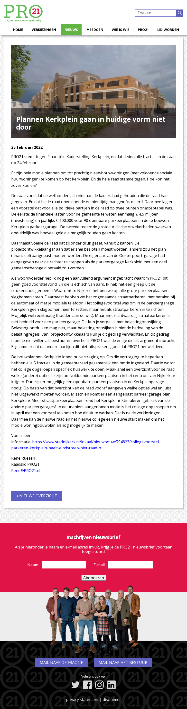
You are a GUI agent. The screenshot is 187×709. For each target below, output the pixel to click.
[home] (23, 20)
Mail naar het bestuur (123, 662)
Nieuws (71, 29)
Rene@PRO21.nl (25, 470)
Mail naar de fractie (61, 662)
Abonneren (93, 577)
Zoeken (179, 13)
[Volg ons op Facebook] (87, 685)
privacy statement (82, 699)
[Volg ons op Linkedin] (111, 685)
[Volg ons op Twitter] (75, 685)
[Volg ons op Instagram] (99, 685)
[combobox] (155, 13)
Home (18, 29)
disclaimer (112, 699)
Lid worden (168, 29)
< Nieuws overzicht (36, 496)
